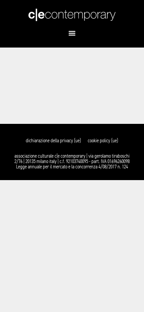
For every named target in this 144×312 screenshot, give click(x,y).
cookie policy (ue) (103, 140)
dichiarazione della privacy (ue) (53, 140)
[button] (72, 33)
